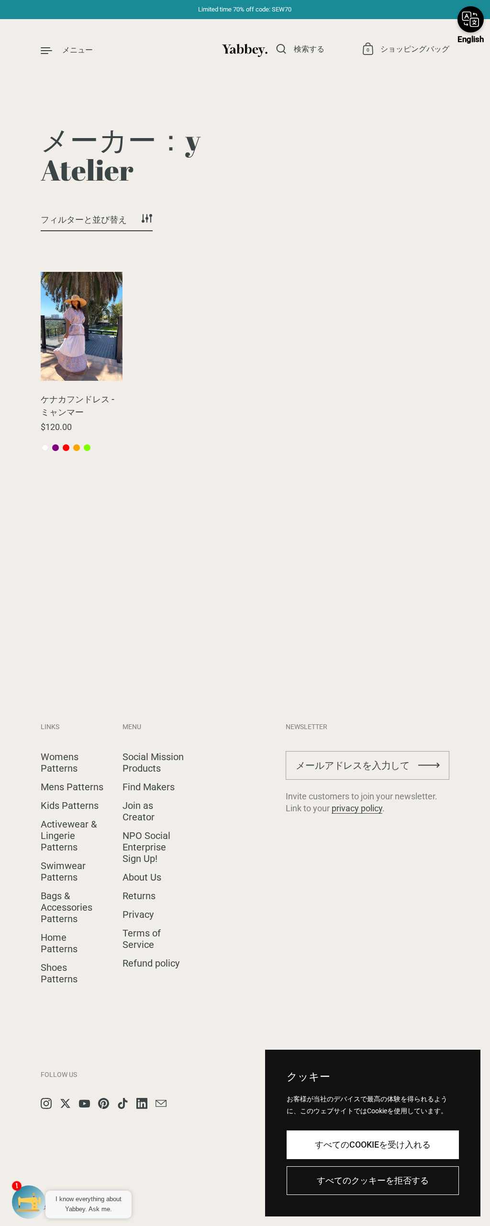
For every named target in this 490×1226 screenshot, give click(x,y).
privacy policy (357, 808)
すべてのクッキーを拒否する (373, 1180)
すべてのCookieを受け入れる (373, 1145)
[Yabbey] (245, 50)
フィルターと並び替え (84, 220)
